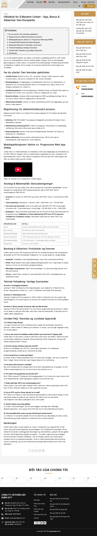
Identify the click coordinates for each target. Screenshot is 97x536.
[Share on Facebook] (29, 450)
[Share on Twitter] (33, 450)
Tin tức (73, 6)
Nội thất (51, 2)
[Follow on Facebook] (35, 522)
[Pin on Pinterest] (39, 450)
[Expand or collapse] (67, 30)
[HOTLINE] (94, 270)
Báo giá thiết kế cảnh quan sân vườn (84, 55)
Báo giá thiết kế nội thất (85, 66)
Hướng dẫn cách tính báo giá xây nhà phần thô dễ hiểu (84, 30)
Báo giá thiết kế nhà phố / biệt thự (83, 49)
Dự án (75, 2)
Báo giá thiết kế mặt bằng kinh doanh (83, 61)
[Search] (79, 6)
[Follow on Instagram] (38, 522)
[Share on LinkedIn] (43, 450)
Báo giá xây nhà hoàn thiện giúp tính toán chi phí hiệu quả (84, 22)
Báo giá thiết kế (64, 2)
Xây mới (39, 2)
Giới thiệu (30, 2)
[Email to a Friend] (36, 450)
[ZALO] (94, 275)
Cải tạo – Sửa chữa (87, 2)
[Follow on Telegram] (44, 522)
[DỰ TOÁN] (94, 260)
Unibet (63, 58)
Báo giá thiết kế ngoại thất (84, 71)
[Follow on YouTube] (41, 522)
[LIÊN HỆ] (94, 265)
